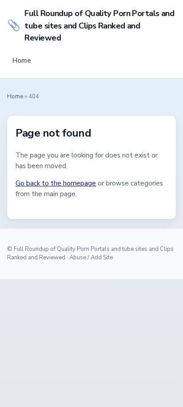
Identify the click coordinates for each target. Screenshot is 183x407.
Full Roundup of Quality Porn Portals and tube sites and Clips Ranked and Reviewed (90, 25)
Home (21, 60)
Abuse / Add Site (91, 258)
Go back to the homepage (56, 183)
